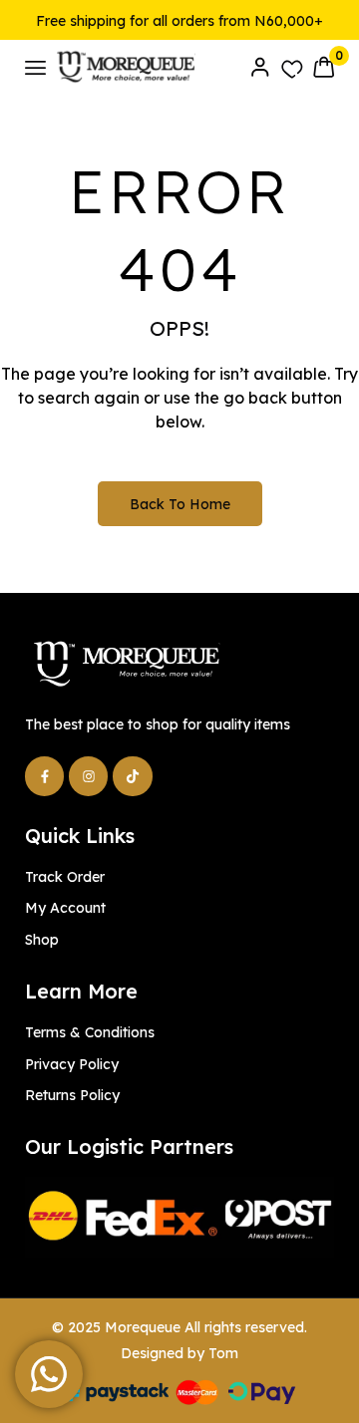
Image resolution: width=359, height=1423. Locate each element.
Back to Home (180, 504)
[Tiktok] (132, 775)
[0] (323, 67)
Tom (223, 1353)
